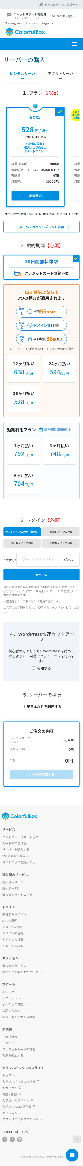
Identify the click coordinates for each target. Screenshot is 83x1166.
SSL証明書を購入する (17, 856)
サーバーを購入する (15, 849)
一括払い (8, 1043)
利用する (44, 668)
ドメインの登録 (12, 933)
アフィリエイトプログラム (20, 1119)
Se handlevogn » (63, 16)
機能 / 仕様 (9, 1094)
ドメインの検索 (12, 946)
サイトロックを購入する (18, 862)
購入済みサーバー (14, 882)
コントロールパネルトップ (20, 837)
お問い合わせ (11, 1010)
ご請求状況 (9, 1036)
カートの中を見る (14, 843)
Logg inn (32, 23)
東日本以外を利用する (44, 706)
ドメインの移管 (12, 939)
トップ (6, 1075)
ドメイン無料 (36, 325)
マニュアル (9, 998)
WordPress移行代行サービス (22, 972)
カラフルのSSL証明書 (17, 1106)
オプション (9, 1113)
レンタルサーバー (23, 76)
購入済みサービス (14, 965)
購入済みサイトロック (17, 894)
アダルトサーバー (61, 76)
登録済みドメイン (14, 914)
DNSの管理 (9, 920)
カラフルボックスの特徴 (18, 1081)
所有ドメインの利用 (61, 543)
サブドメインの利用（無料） (22, 531)
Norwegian (13, 23)
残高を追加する (12, 1055)
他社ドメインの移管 (22, 543)
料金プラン (9, 1088)
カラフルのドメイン (15, 1100)
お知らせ (8, 992)
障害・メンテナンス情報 (18, 1017)
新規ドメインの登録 (61, 531)
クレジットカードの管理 (18, 1049)
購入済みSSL (11, 888)
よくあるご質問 (12, 1004)
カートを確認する (41, 774)
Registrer (48, 23)
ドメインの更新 (12, 927)
